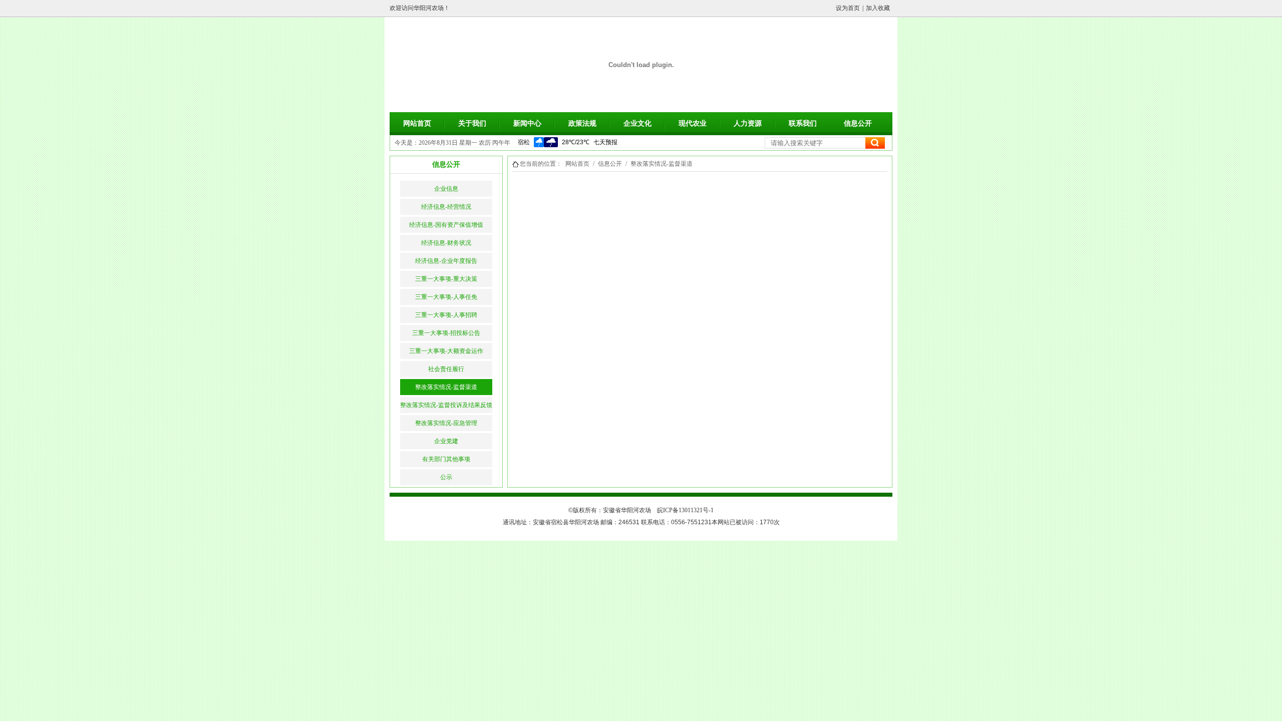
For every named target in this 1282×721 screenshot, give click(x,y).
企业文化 (637, 123)
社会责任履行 (446, 369)
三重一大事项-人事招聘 (446, 314)
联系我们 (803, 123)
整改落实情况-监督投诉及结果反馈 (446, 405)
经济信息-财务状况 (446, 242)
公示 (446, 477)
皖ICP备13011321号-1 (685, 510)
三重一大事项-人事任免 (446, 296)
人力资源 (748, 123)
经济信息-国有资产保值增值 (446, 224)
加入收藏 (878, 8)
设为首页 (848, 8)
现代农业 (693, 123)
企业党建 (446, 441)
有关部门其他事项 (446, 459)
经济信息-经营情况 (446, 206)
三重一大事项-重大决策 (446, 278)
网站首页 (417, 123)
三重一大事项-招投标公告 (446, 332)
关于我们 (472, 123)
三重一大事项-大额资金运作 (446, 350)
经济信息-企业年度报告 (446, 260)
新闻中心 (527, 123)
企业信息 (446, 188)
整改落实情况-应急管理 (446, 423)
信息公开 (858, 123)
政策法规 (582, 123)
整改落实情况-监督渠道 (446, 387)
